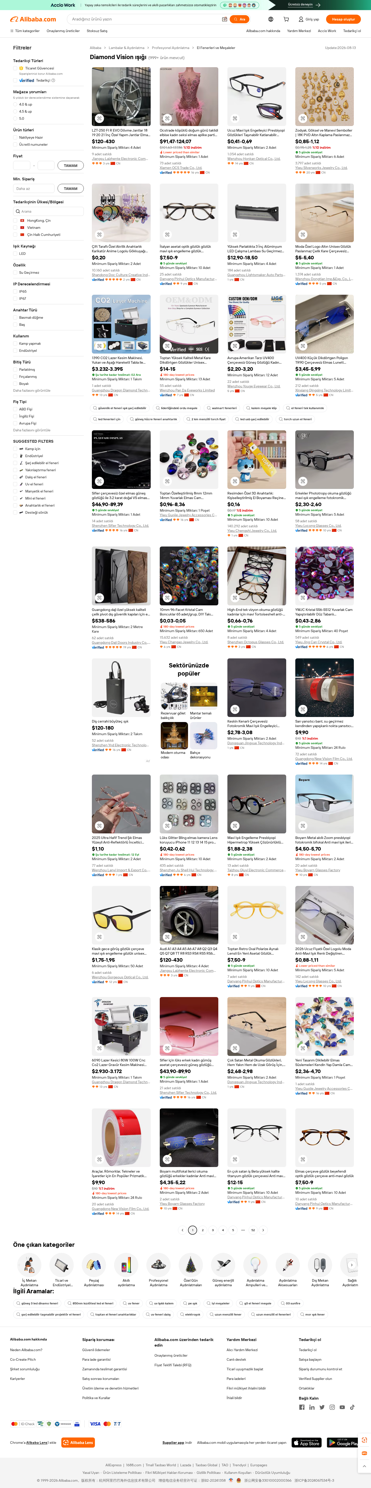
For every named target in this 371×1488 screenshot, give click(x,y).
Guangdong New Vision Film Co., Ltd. (324, 759)
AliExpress (113, 1465)
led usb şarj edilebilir (254, 419)
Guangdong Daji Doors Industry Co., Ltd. (121, 642)
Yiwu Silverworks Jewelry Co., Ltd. (321, 168)
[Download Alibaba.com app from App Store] (307, 1442)
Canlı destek (236, 1359)
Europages (258, 1465)
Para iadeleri (236, 1379)
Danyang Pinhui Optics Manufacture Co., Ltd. (189, 279)
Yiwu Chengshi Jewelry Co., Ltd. (252, 531)
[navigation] (48, 639)
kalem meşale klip (264, 408)
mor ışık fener (315, 1314)
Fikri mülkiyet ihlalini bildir (246, 1388)
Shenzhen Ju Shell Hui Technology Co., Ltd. (189, 870)
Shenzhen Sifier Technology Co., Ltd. (120, 526)
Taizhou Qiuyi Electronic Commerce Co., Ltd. (256, 870)
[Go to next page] (263, 1230)
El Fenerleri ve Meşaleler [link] (216, 48)
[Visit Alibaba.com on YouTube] (342, 1407)
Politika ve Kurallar (96, 1398)
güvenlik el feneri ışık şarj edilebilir (122, 408)
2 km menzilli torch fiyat (209, 419)
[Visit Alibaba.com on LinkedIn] (312, 1407)
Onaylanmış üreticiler (171, 1355)
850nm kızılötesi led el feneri (93, 1303)
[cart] (287, 20)
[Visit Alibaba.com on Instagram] (332, 1407)
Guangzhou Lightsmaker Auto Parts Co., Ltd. (256, 275)
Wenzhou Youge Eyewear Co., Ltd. (253, 386)
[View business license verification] (231, 1480)
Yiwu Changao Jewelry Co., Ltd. (184, 642)
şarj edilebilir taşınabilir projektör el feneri (51, 1314)
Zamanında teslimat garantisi (104, 1369)
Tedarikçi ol (307, 1350)
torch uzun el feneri (298, 419)
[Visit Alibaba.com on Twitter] (322, 1407)
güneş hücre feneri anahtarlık (156, 419)
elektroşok (192, 1314)
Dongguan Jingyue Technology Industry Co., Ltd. (256, 743)
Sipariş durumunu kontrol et (320, 1369)
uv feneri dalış (161, 1314)
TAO (225, 1465)
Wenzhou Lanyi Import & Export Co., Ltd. (121, 870)
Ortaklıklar (306, 1388)
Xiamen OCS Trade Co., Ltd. (181, 168)
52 (253, 1230)
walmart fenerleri (224, 408)
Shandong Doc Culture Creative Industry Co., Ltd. (121, 275)
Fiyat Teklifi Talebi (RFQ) (172, 1365)
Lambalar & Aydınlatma (126, 48)
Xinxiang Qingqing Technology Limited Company (324, 390)
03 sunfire (293, 1303)
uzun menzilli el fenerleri (273, 1314)
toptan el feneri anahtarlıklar (115, 1314)
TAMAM (70, 165)
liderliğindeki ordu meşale (179, 408)
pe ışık (192, 1303)
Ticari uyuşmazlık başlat (245, 1369)
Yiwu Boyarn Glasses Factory (317, 870)
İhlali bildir (234, 1398)
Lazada (185, 1465)
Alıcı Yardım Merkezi (242, 1350)
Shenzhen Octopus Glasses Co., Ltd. (255, 642)
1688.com (133, 1465)
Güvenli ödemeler (96, 1350)
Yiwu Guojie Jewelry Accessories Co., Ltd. (189, 515)
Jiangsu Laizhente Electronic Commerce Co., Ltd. (121, 159)
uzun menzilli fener (228, 1314)
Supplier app (173, 1443)
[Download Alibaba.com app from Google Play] (344, 1442)
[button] (225, 19)
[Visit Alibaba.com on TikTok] (352, 1407)
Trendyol (239, 1465)
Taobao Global (206, 1465)
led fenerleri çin (109, 419)
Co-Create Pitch (23, 1359)
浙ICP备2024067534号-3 (314, 1480)
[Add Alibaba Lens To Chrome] (78, 1442)
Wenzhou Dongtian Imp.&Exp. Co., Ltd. (324, 279)
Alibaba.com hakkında (28, 1339)
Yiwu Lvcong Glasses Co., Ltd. (318, 526)
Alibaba (95, 48)
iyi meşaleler (221, 1303)
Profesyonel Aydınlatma (170, 48)
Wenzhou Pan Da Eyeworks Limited (187, 390)
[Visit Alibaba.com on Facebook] (302, 1407)
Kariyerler (17, 1379)
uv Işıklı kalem (164, 1303)
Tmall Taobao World (161, 1465)
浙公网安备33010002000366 (268, 1480)
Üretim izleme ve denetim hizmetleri (110, 1388)
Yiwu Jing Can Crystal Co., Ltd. (318, 642)
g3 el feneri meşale (257, 1303)
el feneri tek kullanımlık (307, 408)
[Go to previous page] (182, 1230)
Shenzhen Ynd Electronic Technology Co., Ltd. (121, 745)
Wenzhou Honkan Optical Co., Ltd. (253, 159)
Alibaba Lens (36, 1443)
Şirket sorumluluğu (25, 1369)
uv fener (134, 1303)
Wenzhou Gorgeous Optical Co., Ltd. (120, 977)
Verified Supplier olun (315, 1379)
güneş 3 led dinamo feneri (39, 1303)
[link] (364, 1440)
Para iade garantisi (96, 1359)
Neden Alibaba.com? (26, 1350)
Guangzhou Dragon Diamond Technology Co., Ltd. (121, 390)
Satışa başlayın (310, 1359)
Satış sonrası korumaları (100, 1379)
